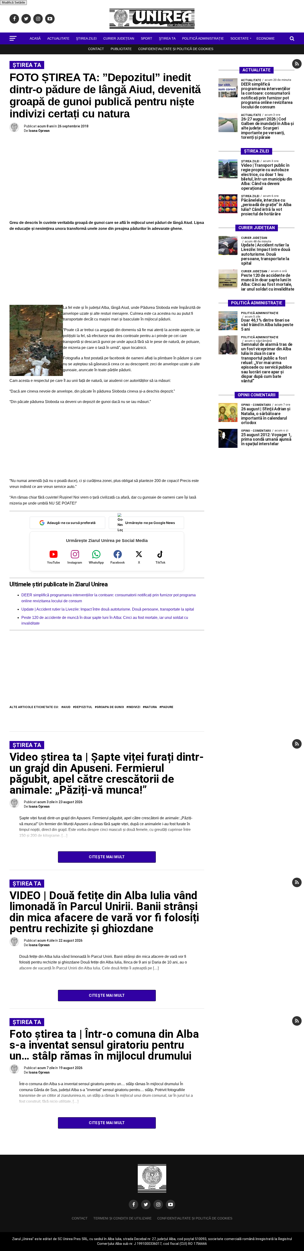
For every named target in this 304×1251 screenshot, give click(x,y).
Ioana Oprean (39, 131)
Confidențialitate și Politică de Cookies (175, 49)
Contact (96, 49)
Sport (146, 38)
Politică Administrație (203, 38)
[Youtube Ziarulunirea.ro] (170, 1204)
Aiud (67, 707)
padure (167, 707)
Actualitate (58, 38)
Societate (239, 38)
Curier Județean (118, 38)
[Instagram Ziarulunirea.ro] (158, 1204)
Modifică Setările (13, 2)
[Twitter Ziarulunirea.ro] (146, 1204)
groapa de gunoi (110, 707)
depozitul (83, 707)
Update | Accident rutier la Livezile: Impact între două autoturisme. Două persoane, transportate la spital (107, 609)
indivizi (134, 707)
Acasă (35, 38)
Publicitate (121, 49)
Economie (265, 38)
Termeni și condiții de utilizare (122, 1218)
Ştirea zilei (86, 38)
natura (151, 707)
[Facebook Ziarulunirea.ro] (133, 1204)
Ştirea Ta (167, 38)
